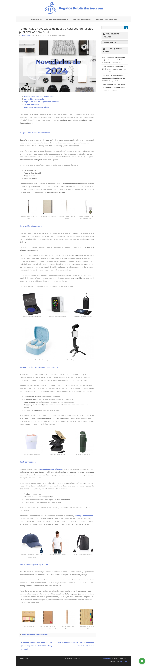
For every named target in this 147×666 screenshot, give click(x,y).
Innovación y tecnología (34, 99)
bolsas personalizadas (83, 516)
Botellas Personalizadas (57, 19)
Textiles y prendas (31, 104)
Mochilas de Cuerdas (81, 19)
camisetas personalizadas (51, 469)
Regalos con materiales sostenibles (39, 96)
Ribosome (107, 658)
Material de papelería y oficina (36, 107)
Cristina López (26, 35)
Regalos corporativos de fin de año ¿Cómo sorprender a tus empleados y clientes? (36, 646)
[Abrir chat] (142, 661)
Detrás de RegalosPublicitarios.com (35, 635)
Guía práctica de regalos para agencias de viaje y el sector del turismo (113, 78)
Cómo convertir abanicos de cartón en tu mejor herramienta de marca (114, 87)
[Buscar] (126, 27)
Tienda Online (36, 19)
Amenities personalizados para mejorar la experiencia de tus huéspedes (113, 60)
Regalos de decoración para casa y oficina (41, 102)
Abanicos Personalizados (106, 19)
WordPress (123, 661)
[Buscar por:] (115, 27)
